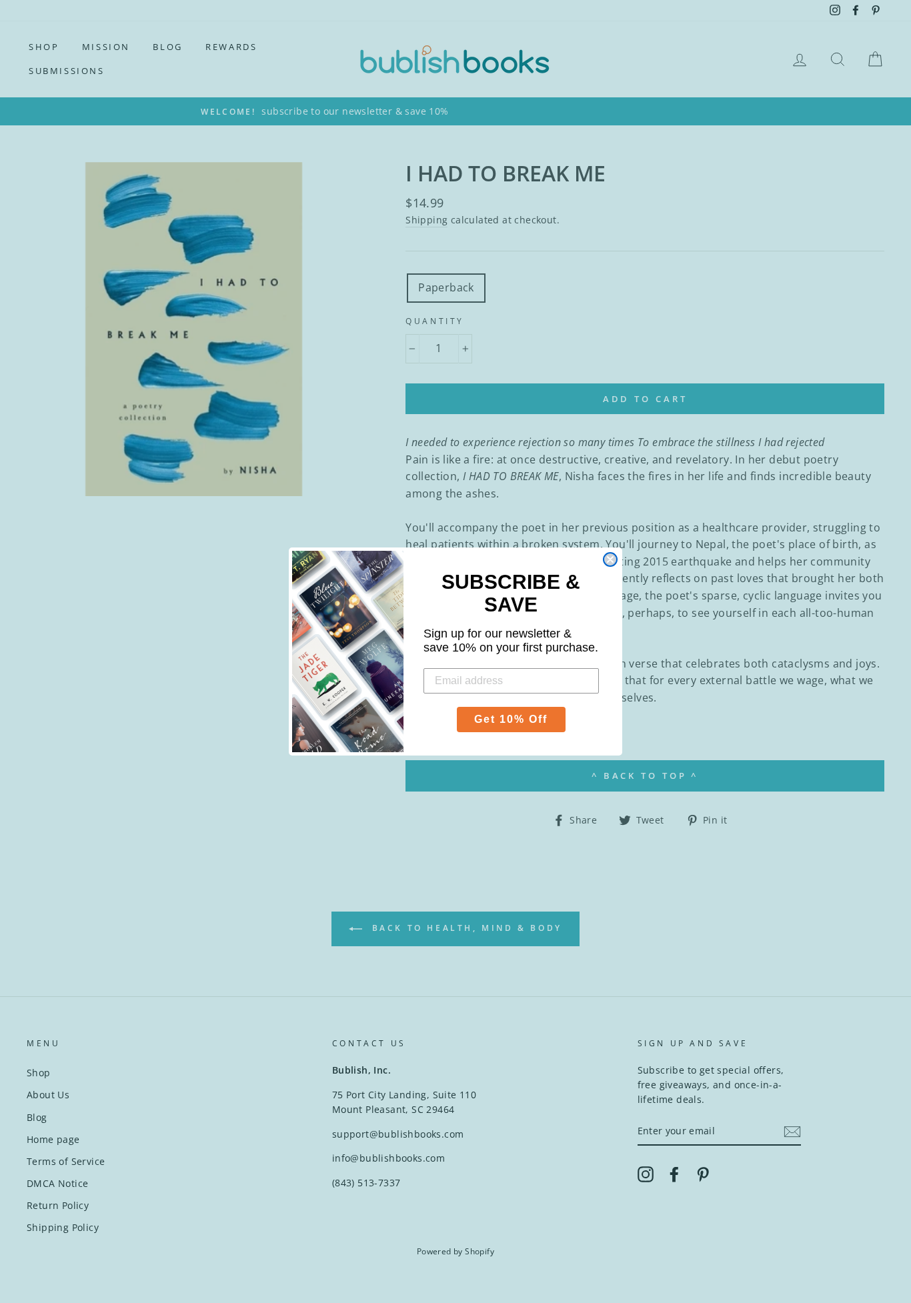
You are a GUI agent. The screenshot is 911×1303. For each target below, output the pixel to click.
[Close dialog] (610, 559)
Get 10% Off (511, 719)
